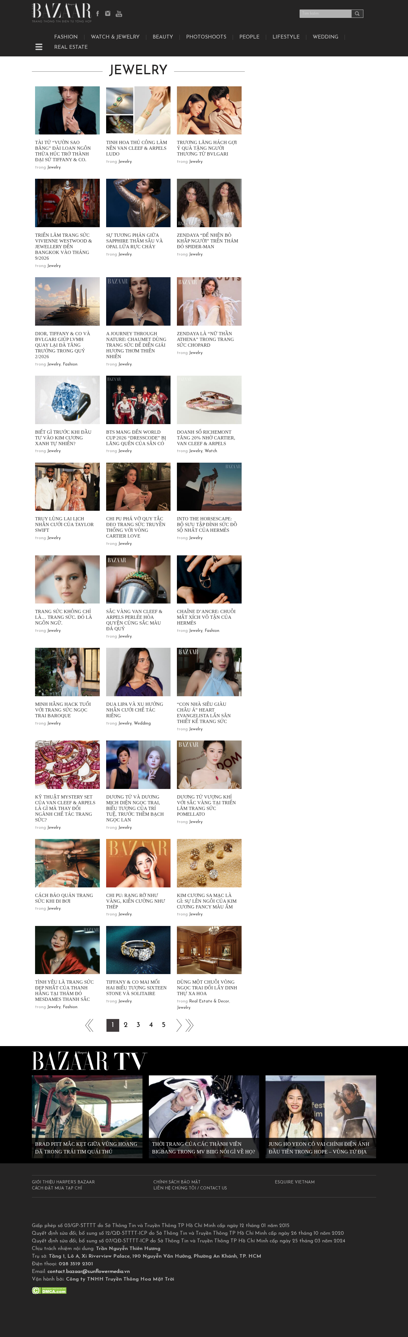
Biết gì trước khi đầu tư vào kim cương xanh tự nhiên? (63, 438)
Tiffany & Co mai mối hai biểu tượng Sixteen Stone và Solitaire (136, 987)
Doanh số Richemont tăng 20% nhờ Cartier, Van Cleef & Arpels (206, 438)
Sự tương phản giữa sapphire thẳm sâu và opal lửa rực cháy (134, 241)
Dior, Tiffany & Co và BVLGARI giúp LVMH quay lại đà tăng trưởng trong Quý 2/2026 (62, 345)
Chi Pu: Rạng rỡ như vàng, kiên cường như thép (135, 901)
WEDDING (325, 37)
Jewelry (54, 167)
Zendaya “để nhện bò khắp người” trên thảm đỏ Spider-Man (207, 241)
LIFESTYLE (286, 37)
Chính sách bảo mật (176, 1182)
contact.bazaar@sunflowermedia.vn (88, 1271)
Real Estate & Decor (209, 1001)
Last (189, 1025)
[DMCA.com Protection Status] (49, 1290)
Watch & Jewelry (115, 37)
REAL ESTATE (71, 47)
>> (176, 1025)
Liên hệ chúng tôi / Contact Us (190, 1188)
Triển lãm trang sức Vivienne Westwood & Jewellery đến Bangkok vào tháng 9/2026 (63, 247)
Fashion (66, 37)
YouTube (119, 14)
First (87, 1025)
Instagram (108, 14)
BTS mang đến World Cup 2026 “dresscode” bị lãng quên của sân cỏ (136, 438)
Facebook (98, 14)
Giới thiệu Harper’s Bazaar (63, 1182)
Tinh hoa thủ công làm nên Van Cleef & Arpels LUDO (136, 148)
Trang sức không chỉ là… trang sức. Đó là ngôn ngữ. (63, 617)
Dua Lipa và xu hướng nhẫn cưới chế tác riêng (134, 710)
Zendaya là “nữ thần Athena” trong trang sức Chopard (205, 339)
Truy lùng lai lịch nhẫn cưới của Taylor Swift (64, 524)
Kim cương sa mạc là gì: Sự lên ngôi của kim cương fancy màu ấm (207, 901)
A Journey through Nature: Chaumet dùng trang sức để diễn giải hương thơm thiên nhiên (136, 345)
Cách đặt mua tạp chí (57, 1188)
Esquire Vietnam (295, 1182)
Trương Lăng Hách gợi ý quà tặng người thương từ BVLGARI (207, 148)
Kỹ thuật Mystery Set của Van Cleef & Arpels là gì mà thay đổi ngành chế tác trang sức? (65, 808)
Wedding (142, 723)
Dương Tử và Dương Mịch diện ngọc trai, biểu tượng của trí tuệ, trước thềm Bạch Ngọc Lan (135, 808)
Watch (211, 451)
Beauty (163, 37)
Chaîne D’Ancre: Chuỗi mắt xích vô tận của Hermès (206, 617)
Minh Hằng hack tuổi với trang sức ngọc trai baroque (63, 710)
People (249, 37)
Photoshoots (206, 37)
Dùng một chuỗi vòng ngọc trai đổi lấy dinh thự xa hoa (207, 987)
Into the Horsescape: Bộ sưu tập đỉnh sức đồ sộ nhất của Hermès (207, 524)
